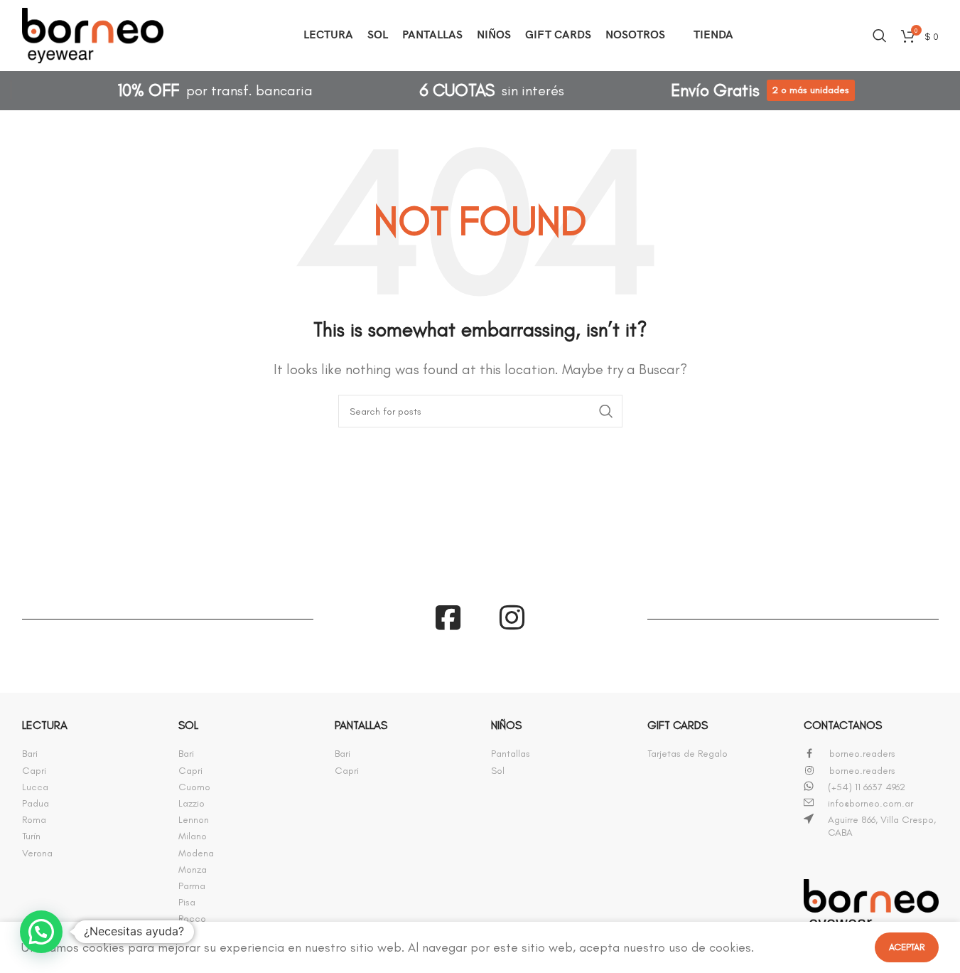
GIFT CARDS (677, 725)
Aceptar (906, 947)
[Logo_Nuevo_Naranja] (871, 905)
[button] (41, 931)
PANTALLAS (361, 725)
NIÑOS (506, 725)
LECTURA (45, 725)
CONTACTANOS (843, 725)
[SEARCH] (606, 411)
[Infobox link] (89, 754)
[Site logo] (93, 33)
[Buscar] (879, 35)
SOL (188, 725)
